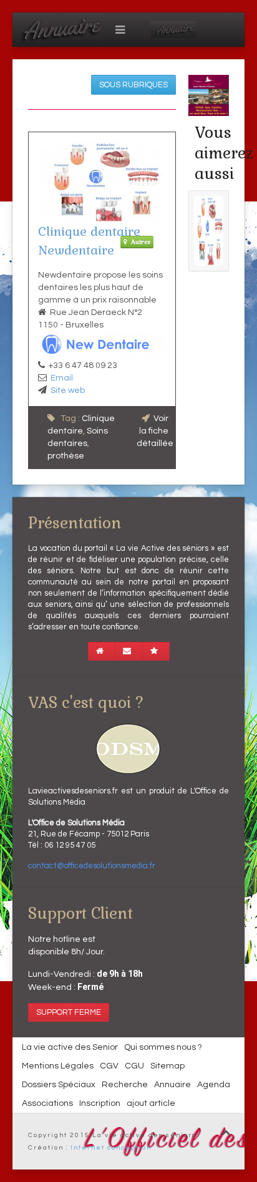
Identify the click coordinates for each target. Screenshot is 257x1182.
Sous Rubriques (133, 84)
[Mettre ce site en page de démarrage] (101, 651)
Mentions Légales (58, 1066)
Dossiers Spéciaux (58, 1084)
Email (62, 378)
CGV (109, 1066)
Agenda (213, 1084)
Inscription (99, 1103)
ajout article (151, 1103)
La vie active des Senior (70, 1047)
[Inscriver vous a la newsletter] (129, 651)
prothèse (65, 456)
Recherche (125, 1084)
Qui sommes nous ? (163, 1047)
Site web (68, 390)
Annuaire (172, 1084)
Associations (47, 1103)
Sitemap (167, 1066)
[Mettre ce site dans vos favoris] (156, 651)
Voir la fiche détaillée (155, 431)
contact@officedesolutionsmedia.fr (91, 865)
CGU (134, 1066)
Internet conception (111, 1148)
